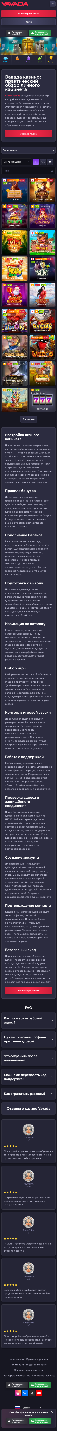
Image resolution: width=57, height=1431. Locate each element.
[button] (3, 46)
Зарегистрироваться (28, 13)
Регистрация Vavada (28, 990)
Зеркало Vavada (28, 133)
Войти (28, 21)
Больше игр (28, 419)
